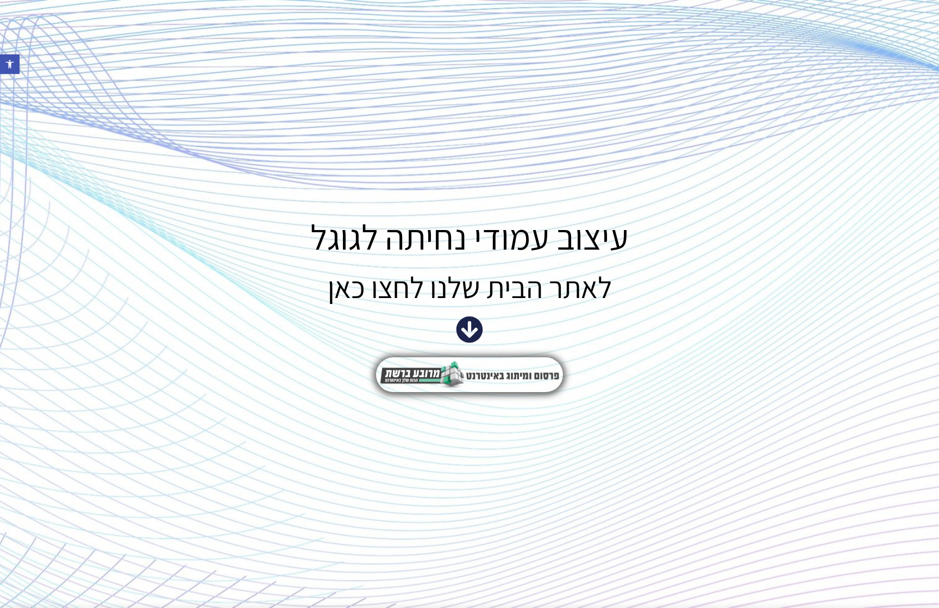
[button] (10, 64)
